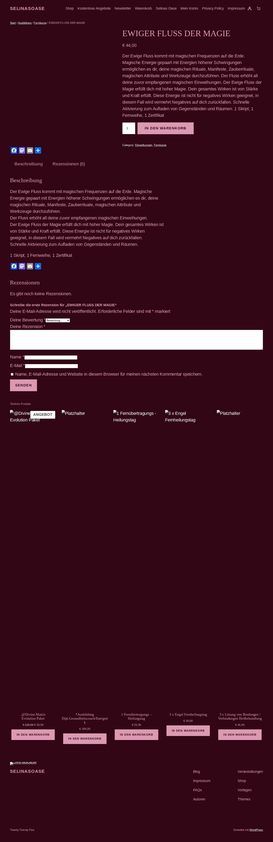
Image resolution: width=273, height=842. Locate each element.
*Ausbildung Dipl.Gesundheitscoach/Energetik (85, 718)
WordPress (256, 829)
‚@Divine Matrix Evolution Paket (33, 716)
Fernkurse (40, 22)
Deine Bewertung (28, 319)
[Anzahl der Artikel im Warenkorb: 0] (258, 8)
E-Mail (17, 365)
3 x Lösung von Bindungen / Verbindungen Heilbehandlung (240, 716)
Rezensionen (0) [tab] (69, 163)
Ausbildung (25, 22)
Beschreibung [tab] (28, 163)
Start (13, 22)
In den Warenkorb (165, 128)
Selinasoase (27, 8)
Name (17, 356)
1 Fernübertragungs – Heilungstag (136, 716)
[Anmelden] (249, 8)
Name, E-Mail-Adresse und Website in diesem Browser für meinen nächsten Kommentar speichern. (108, 374)
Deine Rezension (27, 326)
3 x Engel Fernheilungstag (188, 714)
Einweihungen (143, 145)
